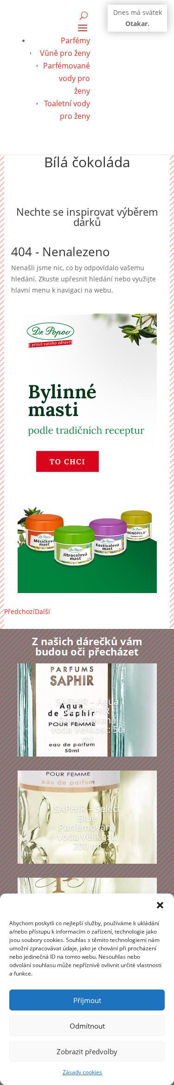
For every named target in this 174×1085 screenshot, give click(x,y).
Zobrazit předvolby (87, 1051)
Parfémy (75, 40)
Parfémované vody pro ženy (66, 78)
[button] (160, 905)
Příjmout (87, 1000)
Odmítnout (87, 1025)
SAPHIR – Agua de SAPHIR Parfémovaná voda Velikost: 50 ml (87, 720)
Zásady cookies (82, 1072)
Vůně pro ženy (65, 53)
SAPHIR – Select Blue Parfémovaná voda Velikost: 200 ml (87, 827)
